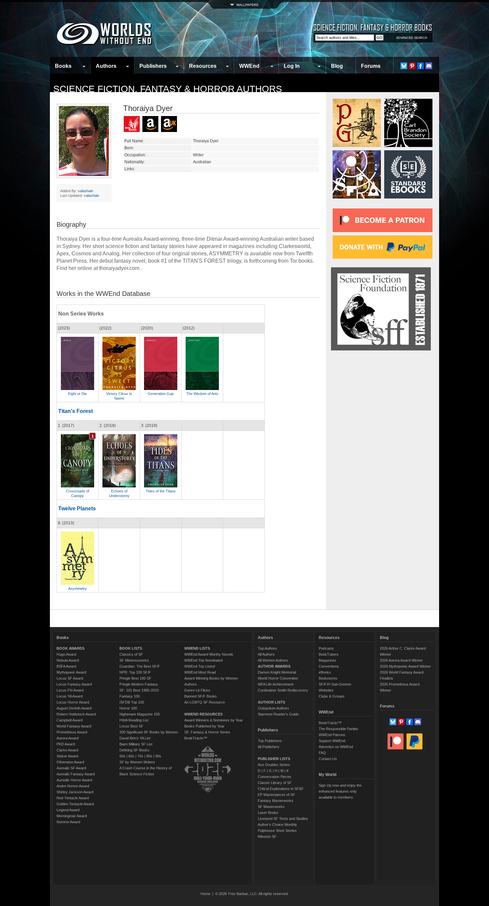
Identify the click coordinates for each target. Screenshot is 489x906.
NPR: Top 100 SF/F (135, 672)
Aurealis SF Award (71, 768)
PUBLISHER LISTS (274, 759)
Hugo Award (66, 654)
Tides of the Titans (161, 491)
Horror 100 (128, 708)
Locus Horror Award (73, 702)
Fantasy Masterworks (275, 801)
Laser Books (268, 813)
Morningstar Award (72, 816)
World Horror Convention (278, 678)
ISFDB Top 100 (131, 702)
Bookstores (328, 678)
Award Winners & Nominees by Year (213, 720)
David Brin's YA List (134, 738)
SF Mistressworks (134, 660)
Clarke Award (67, 750)
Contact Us (328, 759)
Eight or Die (77, 394)
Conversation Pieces (274, 777)
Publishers (153, 66)
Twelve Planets (77, 508)
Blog (337, 66)
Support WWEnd (332, 741)
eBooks (325, 672)
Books (63, 66)
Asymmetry (77, 588)
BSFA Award (66, 666)
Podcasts (326, 648)
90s (158, 756)
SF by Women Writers (137, 762)
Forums (371, 66)
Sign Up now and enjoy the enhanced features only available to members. (340, 791)
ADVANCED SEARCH (411, 38)
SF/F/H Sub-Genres (335, 684)
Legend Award (68, 810)
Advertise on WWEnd (336, 747)
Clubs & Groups (332, 696)
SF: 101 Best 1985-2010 (139, 690)
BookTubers (329, 654)
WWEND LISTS (197, 648)
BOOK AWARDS (70, 648)
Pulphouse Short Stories (277, 831)
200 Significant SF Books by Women (148, 732)
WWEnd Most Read (200, 672)
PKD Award (66, 744)
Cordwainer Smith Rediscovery (283, 690)
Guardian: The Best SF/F (139, 666)
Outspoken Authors (273, 708)
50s (122, 756)
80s (149, 756)
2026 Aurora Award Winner (401, 660)
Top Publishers (270, 741)
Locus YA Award (69, 696)
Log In (292, 66)
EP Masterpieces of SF (276, 795)
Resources (203, 66)
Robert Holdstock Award (76, 714)
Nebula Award (68, 660)
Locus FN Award (70, 690)
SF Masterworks (271, 807)
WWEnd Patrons (332, 735)
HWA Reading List (133, 720)
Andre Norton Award (73, 786)
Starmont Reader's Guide (278, 714)
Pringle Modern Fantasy (138, 684)
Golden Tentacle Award (75, 804)
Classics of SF (131, 654)
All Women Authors (273, 660)
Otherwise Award (70, 762)
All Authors (266, 654)
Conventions (329, 666)
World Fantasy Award (74, 726)
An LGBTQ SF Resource (204, 702)
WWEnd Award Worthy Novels (208, 654)
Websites (326, 690)
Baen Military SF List (135, 744)
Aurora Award (68, 738)
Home (205, 894)
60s (131, 756)
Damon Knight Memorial (277, 672)
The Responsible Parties (338, 729)
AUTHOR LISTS (271, 702)
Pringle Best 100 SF (135, 678)
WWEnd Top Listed (199, 666)
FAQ (322, 753)
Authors (106, 66)
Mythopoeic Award (71, 672)
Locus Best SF (131, 726)
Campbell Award (69, 720)
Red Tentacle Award (73, 798)
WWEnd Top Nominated (203, 660)
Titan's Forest (75, 411)
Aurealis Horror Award (74, 780)
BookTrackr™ (195, 738)
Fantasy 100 (129, 696)
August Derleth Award (74, 708)
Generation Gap (161, 394)
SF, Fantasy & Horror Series (207, 732)
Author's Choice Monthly (277, 825)
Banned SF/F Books (200, 696)
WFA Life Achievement (275, 684)
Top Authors (267, 648)
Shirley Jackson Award (75, 792)
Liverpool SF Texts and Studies (283, 819)
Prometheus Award (72, 732)
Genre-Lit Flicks (197, 690)
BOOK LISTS (130, 648)
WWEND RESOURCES (203, 714)
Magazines (327, 660)
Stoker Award (67, 756)
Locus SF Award (70, 678)
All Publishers (268, 747)
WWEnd (249, 66)
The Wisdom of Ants (202, 394)
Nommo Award (68, 822)
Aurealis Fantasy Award (76, 774)
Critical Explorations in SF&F (281, 789)
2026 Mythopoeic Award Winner (405, 666)
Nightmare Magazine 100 (139, 714)
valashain (85, 191)
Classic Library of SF (275, 783)
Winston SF (267, 837)
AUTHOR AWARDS (274, 666)
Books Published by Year (204, 726)
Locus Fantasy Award (74, 684)
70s (140, 756)
